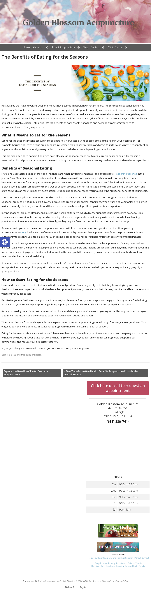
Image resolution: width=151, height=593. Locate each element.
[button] (5, 242)
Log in (83, 587)
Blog (85, 47)
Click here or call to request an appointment (118, 388)
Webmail (69, 587)
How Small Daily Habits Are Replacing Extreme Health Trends (118, 566)
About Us (38, 47)
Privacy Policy (121, 580)
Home (26, 47)
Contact (95, 47)
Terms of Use (108, 580)
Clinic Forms (115, 47)
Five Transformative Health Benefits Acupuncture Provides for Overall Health (101, 373)
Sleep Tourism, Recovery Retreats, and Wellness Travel (118, 563)
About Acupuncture (63, 47)
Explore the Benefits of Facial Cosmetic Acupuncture (25, 373)
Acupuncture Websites (33, 580)
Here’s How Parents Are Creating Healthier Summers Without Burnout (118, 558)
